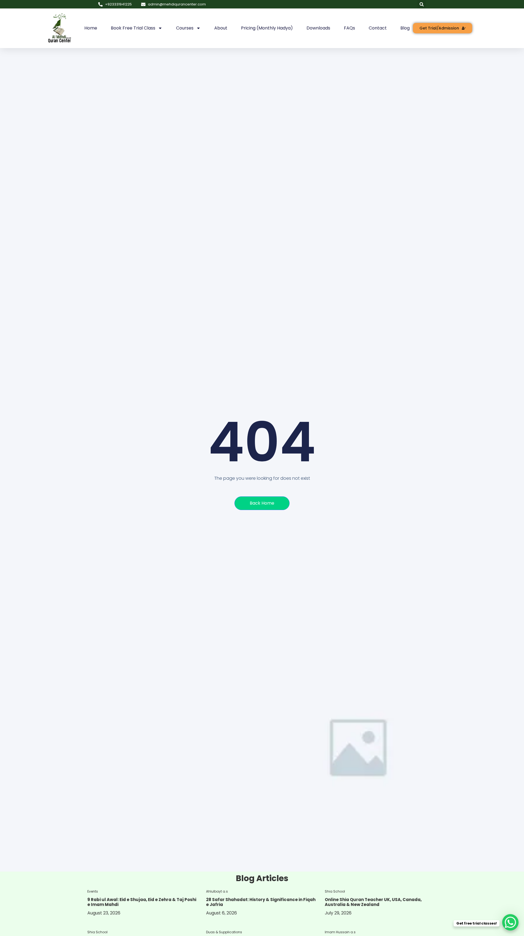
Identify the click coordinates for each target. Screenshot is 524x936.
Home (90, 28)
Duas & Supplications (224, 932)
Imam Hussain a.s (340, 932)
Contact (378, 28)
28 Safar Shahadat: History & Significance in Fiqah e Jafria (260, 902)
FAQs (349, 28)
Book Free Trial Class (133, 28)
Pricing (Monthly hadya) (267, 28)
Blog (405, 28)
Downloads (318, 28)
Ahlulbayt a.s (217, 891)
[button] (421, 4)
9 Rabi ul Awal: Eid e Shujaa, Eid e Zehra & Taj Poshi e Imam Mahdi (141, 902)
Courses (184, 28)
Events (92, 891)
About (220, 28)
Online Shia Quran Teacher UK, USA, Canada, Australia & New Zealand (373, 902)
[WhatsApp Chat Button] (510, 922)
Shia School (335, 891)
